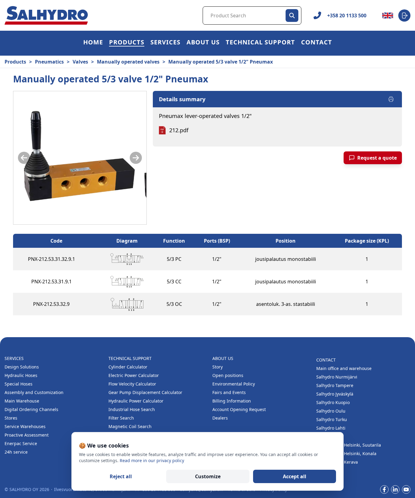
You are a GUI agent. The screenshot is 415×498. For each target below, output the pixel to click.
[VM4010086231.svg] (127, 259)
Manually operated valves (128, 61)
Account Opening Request (239, 409)
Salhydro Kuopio (333, 402)
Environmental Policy (233, 384)
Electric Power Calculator (133, 375)
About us (203, 43)
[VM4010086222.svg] (127, 304)
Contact (316, 43)
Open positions (227, 375)
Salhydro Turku (331, 419)
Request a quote (377, 157)
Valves (80, 61)
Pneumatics (49, 61)
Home (93, 43)
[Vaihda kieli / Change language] (387, 15)
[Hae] (292, 15)
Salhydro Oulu (330, 411)
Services (165, 43)
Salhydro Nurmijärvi (336, 377)
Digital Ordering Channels (31, 409)
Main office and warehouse (344, 368)
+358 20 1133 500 (346, 15)
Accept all (294, 476)
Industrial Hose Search (131, 409)
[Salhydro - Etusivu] (46, 15)
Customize (208, 476)
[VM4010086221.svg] (127, 281)
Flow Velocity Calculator (132, 384)
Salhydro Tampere (334, 385)
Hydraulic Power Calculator (135, 401)
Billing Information (231, 401)
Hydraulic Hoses (21, 375)
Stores (11, 418)
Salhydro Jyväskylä (334, 394)
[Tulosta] (391, 99)
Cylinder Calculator (127, 367)
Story (217, 367)
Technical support (260, 43)
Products (126, 43)
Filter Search (121, 418)
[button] (126, 43)
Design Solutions (22, 367)
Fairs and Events (229, 392)
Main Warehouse (22, 401)
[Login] (404, 15)
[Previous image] (24, 158)
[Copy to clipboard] (81, 259)
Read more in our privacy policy (152, 460)
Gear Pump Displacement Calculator (145, 392)
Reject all (121, 476)
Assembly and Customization (34, 392)
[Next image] (136, 158)
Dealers (220, 418)
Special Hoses (19, 384)
